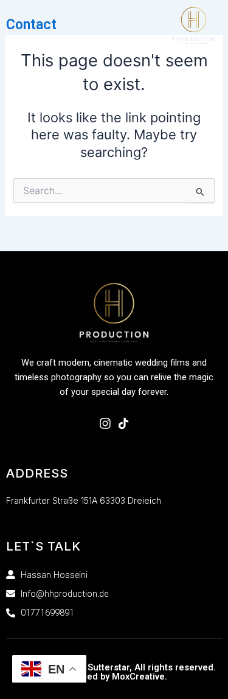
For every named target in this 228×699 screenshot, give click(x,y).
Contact (31, 24)
